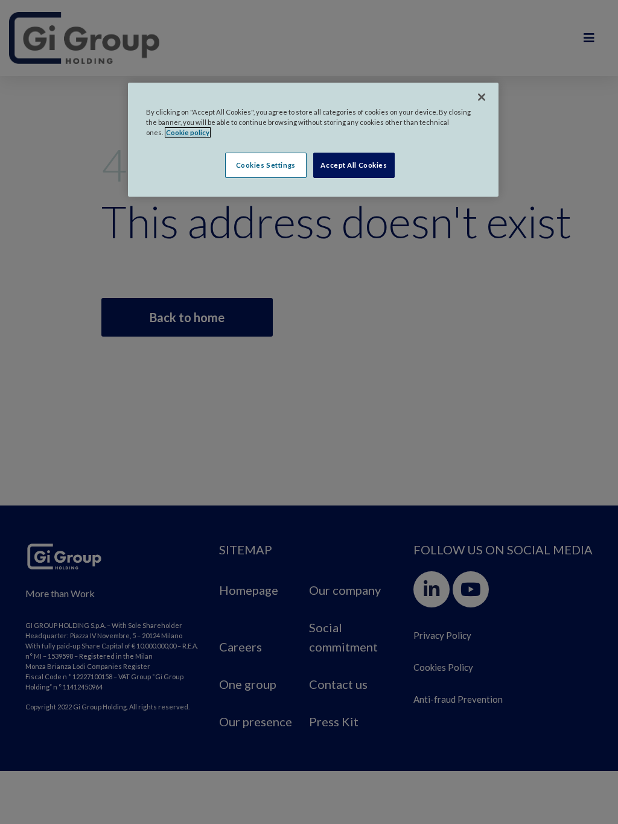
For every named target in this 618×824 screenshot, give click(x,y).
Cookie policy (187, 132)
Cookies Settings (266, 165)
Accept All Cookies (353, 165)
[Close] (481, 97)
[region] (313, 140)
